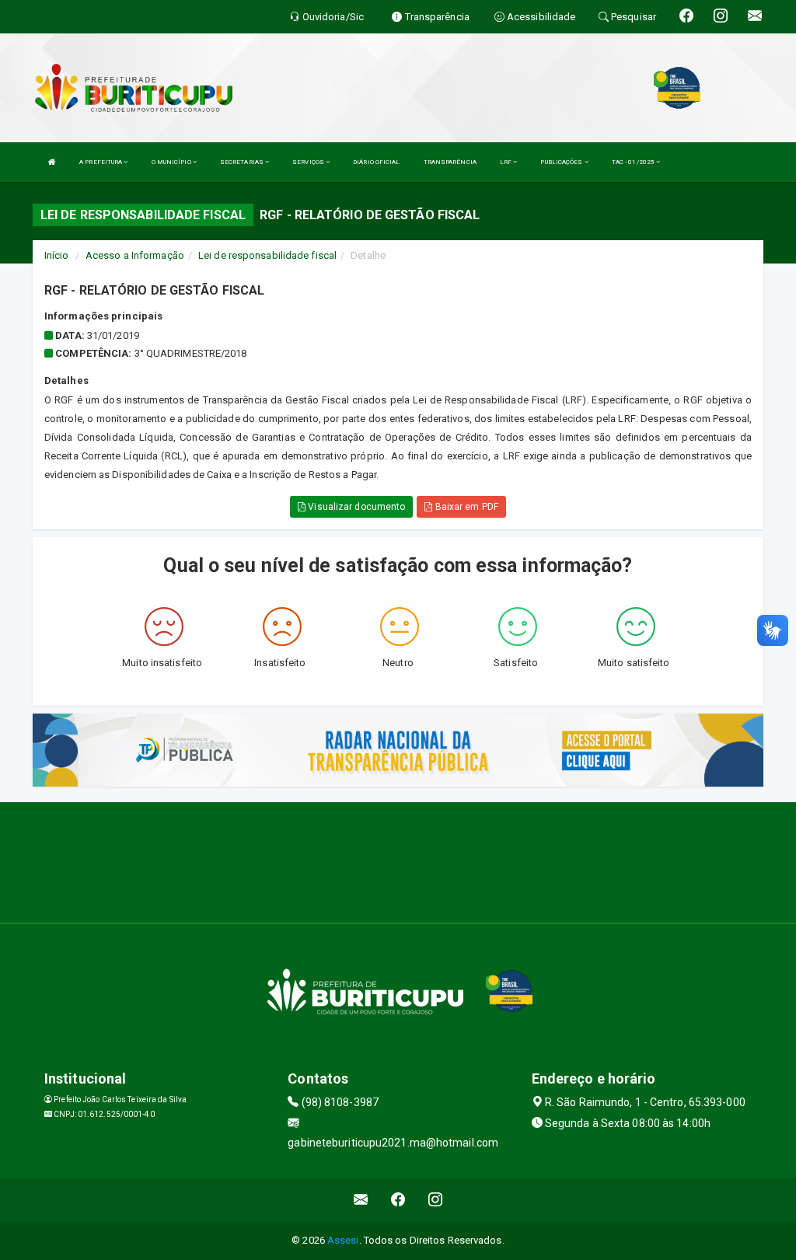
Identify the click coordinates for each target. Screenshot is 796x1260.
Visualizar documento (355, 506)
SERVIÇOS (309, 162)
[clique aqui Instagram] (435, 1199)
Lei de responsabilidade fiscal (267, 255)
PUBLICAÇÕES (562, 162)
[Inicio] (52, 162)
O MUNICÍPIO (172, 162)
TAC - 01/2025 (634, 162)
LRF (506, 162)
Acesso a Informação (135, 255)
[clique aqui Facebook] (398, 1199)
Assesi (343, 1240)
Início (56, 255)
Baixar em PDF (465, 506)
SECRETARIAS (242, 162)
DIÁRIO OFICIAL (376, 162)
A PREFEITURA (101, 162)
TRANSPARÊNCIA (450, 162)
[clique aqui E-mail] (361, 1199)
